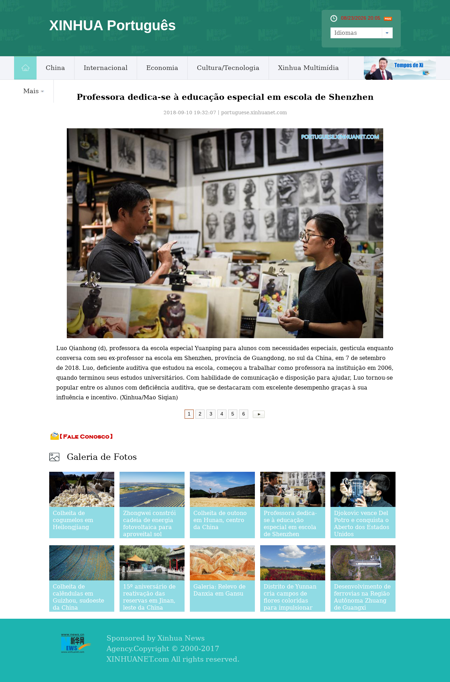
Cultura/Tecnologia (228, 67)
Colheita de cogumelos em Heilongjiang (73, 520)
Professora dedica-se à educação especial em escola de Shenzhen (290, 524)
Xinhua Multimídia (308, 67)
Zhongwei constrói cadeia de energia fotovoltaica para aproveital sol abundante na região (149, 531)
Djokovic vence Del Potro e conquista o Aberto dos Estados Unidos (361, 524)
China (55, 67)
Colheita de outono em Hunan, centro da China (220, 520)
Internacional (106, 67)
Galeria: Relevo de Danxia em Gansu (219, 590)
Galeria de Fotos (102, 457)
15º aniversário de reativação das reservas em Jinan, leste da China (149, 597)
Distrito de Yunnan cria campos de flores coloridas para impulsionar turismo (290, 600)
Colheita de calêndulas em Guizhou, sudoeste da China (78, 597)
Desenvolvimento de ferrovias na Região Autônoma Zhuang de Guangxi (362, 597)
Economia (162, 67)
